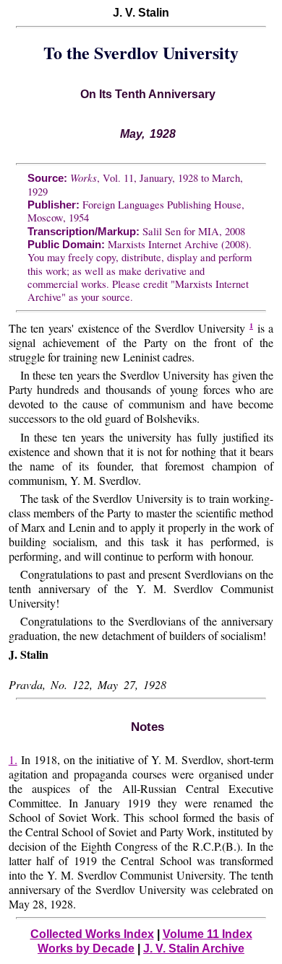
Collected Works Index (92, 934)
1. (13, 759)
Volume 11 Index (207, 934)
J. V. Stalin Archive (193, 948)
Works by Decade (86, 948)
